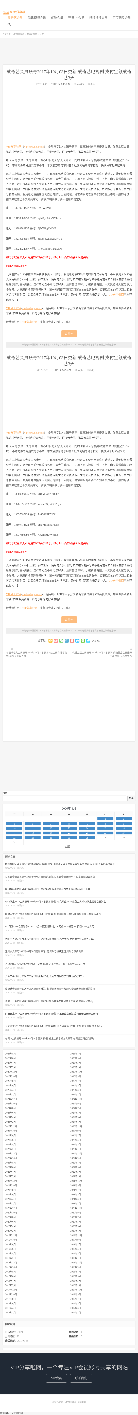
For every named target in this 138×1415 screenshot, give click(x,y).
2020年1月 (75, 1231)
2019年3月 (75, 1253)
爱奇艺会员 (15, 18)
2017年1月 (75, 1312)
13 (69, 828)
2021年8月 (10, 1190)
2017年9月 (75, 1294)
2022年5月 (75, 1167)
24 (14, 837)
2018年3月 (75, 1281)
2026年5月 (75, 1058)
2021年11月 (76, 1181)
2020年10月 (11, 1212)
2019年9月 (75, 1240)
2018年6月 (10, 1276)
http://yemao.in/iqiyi (16, 265)
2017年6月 (10, 1303)
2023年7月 (75, 1135)
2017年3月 (75, 1308)
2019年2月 (10, 1258)
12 (51, 828)
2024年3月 (75, 1117)
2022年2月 (10, 1176)
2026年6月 (10, 1058)
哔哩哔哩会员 (98, 18)
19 (51, 833)
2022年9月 (75, 1158)
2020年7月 (75, 1217)
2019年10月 (11, 1240)
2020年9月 (75, 1212)
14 (87, 828)
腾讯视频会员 (37, 18)
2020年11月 (76, 1208)
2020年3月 (75, 1226)
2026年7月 (75, 1053)
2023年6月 (10, 1140)
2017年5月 (75, 1303)
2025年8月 (10, 1081)
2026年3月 (75, 1063)
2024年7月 (75, 1108)
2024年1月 (75, 1122)
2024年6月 (10, 1113)
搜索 (5, 793)
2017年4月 (10, 1308)
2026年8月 (10, 1053)
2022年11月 (76, 1153)
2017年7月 (75, 1299)
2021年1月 (75, 1203)
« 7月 (67, 846)
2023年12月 (11, 1126)
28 (87, 837)
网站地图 (82, 1402)
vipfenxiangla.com (34, 146)
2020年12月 (11, 1208)
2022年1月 (75, 1176)
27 (69, 837)
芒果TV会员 (76, 18)
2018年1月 (75, 1285)
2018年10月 (11, 1267)
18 (33, 833)
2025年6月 (10, 1085)
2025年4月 (10, 1090)
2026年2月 (10, 1067)
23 (124, 833)
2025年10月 (11, 1076)
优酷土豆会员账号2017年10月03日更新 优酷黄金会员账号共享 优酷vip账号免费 (102, 654)
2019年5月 (75, 1249)
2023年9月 (75, 1131)
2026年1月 (75, 1067)
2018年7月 (75, 1271)
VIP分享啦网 (14, 12)
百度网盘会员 (122, 18)
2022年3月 (75, 1172)
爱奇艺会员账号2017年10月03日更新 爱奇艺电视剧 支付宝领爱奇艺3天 (85, 345)
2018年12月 (11, 1262)
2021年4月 (10, 1199)
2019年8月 (10, 1244)
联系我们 (81, 1378)
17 (14, 833)
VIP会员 (56, 1378)
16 (124, 828)
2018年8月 (10, 1271)
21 (87, 833)
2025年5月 (75, 1085)
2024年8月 (10, 1108)
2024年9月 (75, 1103)
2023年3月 (75, 1144)
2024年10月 (11, 1103)
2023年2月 (10, 1149)
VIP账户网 (17, 1413)
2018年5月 (75, 1276)
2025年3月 (75, 1090)
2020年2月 (10, 1231)
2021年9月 (75, 1185)
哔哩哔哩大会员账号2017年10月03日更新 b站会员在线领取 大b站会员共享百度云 (36, 654)
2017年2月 (10, 1312)
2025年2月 (10, 1094)
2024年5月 (75, 1113)
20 (69, 833)
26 (51, 837)
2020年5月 (75, 1222)
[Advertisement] (69, 51)
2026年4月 (10, 1063)
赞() (70, 333)
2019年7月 (75, 1244)
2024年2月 (10, 1122)
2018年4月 (10, 1281)
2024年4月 (10, 1117)
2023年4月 (10, 1144)
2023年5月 (75, 1140)
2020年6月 (10, 1222)
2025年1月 (75, 1094)
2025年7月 (75, 1081)
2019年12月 (11, 1235)
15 (105, 828)
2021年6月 (10, 1194)
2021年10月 (11, 1185)
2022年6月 (10, 1167)
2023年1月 (75, 1149)
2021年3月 (75, 1199)
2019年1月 (75, 1258)
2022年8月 (10, 1162)
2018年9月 (75, 1267)
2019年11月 (76, 1235)
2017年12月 (11, 1290)
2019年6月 (10, 1249)
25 (33, 837)
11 (33, 828)
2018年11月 (76, 1262)
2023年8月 (10, 1135)
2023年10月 (11, 1131)
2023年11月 (76, 1126)
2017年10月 (11, 1294)
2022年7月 (75, 1162)
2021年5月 (75, 1194)
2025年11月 (76, 1072)
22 (105, 833)
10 (14, 828)
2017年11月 (76, 1290)
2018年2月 (10, 1285)
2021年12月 (11, 1181)
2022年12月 (11, 1153)
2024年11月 (76, 1099)
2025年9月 (75, 1076)
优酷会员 (57, 18)
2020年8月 (10, 1217)
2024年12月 (11, 1099)
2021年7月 (75, 1190)
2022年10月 (11, 1158)
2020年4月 (10, 1226)
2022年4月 (10, 1172)
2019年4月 (10, 1253)
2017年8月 (10, 1299)
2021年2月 (10, 1203)
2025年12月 (11, 1072)
